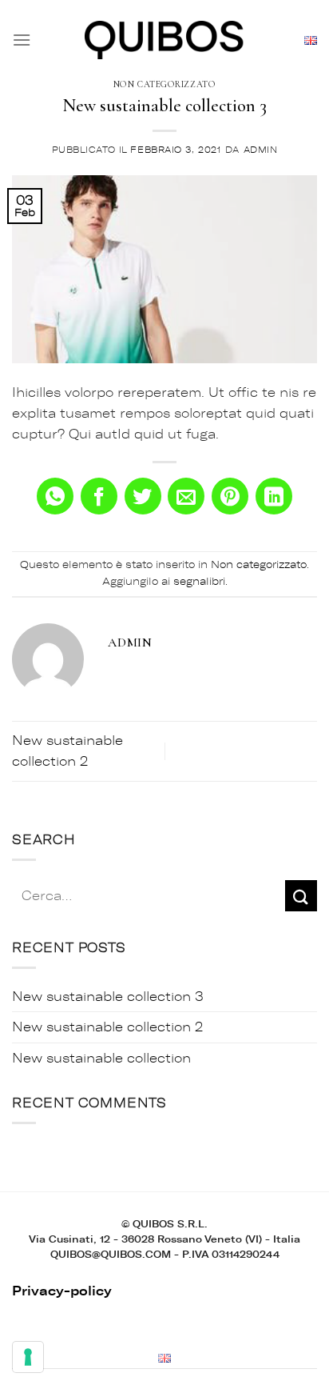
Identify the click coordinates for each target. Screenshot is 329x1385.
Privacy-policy (62, 1291)
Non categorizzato (164, 84)
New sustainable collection (101, 1058)
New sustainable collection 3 (108, 996)
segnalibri (199, 581)
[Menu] (21, 39)
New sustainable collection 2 (107, 1027)
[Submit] (301, 895)
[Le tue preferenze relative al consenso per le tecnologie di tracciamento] (28, 1357)
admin (261, 150)
